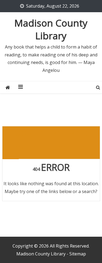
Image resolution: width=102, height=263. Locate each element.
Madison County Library (51, 29)
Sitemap (77, 254)
